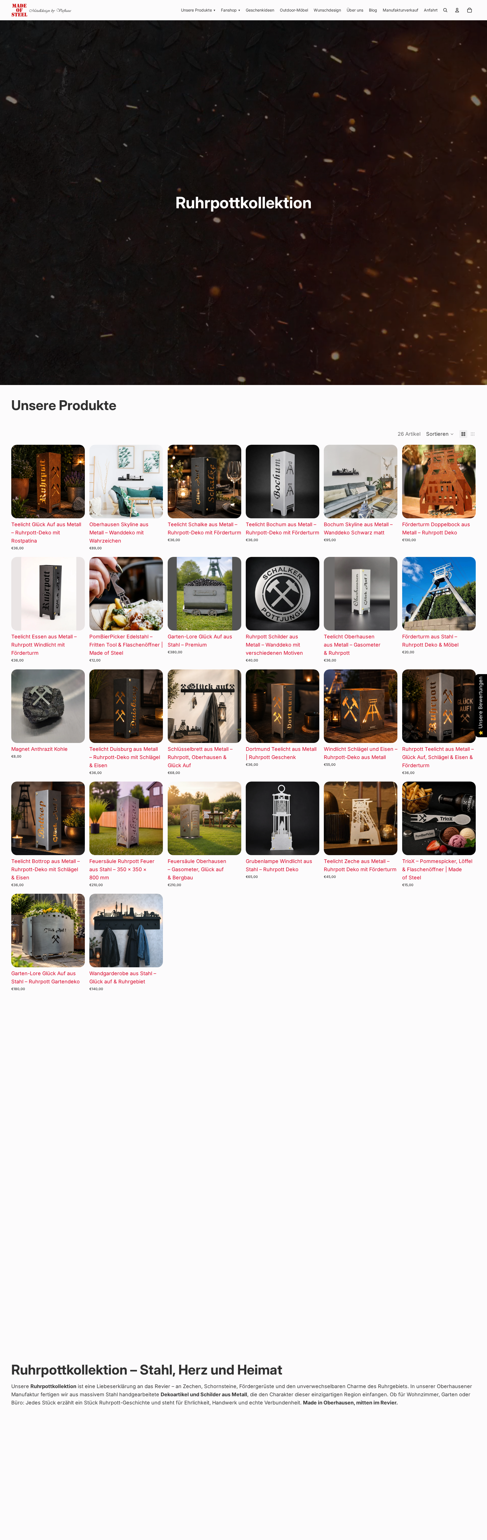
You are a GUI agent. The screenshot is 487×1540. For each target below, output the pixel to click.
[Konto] (457, 10)
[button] (440, 434)
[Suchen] (445, 10)
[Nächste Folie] (76, 481)
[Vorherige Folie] (19, 481)
